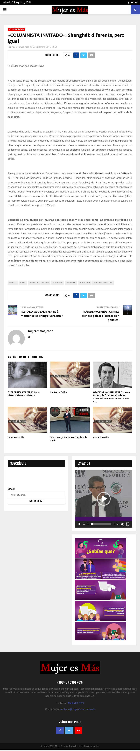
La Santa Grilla (58, 392)
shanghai (71, 282)
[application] (103, 499)
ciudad (45, 282)
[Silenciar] (122, 524)
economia (57, 282)
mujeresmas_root (20, 47)
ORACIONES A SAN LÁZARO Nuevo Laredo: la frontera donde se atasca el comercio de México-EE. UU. (111, 397)
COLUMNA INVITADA (16, 29)
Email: (11, 489)
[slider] (101, 524)
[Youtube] (78, 730)
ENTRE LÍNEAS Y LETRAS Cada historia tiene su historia (24, 393)
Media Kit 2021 (76, 703)
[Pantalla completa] (128, 524)
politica (34, 282)
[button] (104, 499)
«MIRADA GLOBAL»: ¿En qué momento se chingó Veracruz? (42, 313)
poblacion (85, 282)
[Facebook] (60, 730)
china (23, 282)
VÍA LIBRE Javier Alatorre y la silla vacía (68, 438)
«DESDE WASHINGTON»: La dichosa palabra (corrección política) (100, 316)
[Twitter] (69, 730)
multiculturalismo (103, 282)
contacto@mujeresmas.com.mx (77, 709)
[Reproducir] (79, 524)
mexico (12, 282)
